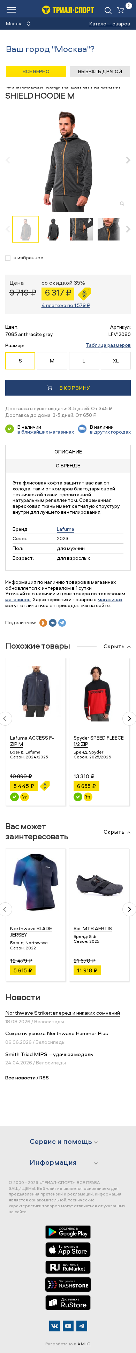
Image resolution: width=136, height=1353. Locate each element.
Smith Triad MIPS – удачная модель (49, 1054)
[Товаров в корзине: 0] (122, 11)
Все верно (36, 71)
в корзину (74, 387)
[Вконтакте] (54, 1326)
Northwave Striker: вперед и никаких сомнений (62, 1012)
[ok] (43, 623)
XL (116, 360)
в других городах (110, 431)
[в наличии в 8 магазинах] (78, 797)
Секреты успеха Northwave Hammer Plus (56, 1033)
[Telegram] (81, 1326)
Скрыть (114, 646)
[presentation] (11, 160)
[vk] (52, 623)
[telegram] (62, 623)
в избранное (28, 258)
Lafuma (65, 529)
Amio (84, 1344)
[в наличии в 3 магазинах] (14, 797)
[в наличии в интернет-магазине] (24, 797)
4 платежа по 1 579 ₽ (65, 305)
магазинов (18, 599)
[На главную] (68, 9)
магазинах (110, 599)
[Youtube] (68, 1326)
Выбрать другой (100, 71)
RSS (44, 1077)
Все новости (20, 1077)
